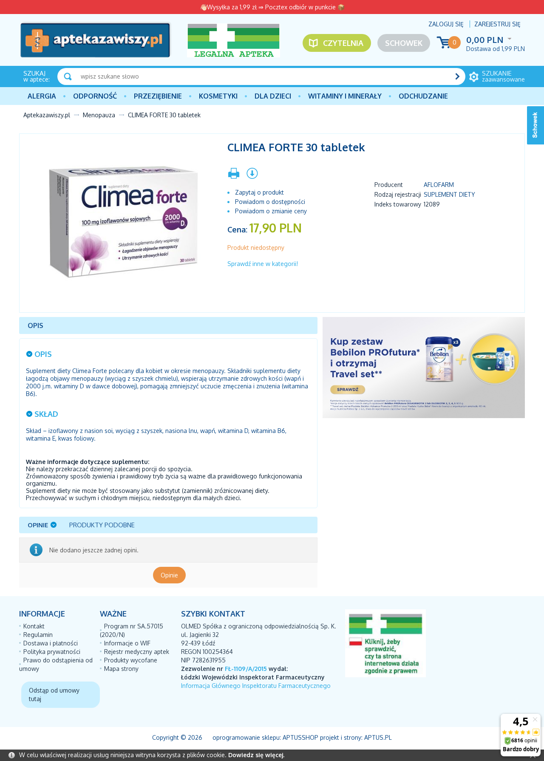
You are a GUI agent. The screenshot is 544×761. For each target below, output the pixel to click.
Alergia (42, 96)
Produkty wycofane (130, 660)
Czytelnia (343, 43)
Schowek (403, 43)
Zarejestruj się (497, 24)
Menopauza (99, 115)
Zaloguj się (446, 24)
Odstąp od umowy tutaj (54, 694)
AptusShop (300, 737)
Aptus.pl (378, 737)
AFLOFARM (439, 184)
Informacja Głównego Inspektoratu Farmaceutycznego (256, 685)
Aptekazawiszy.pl (46, 115)
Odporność (95, 96)
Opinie (169, 575)
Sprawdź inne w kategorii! (262, 263)
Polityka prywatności (51, 651)
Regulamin (38, 634)
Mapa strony (121, 668)
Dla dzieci (273, 96)
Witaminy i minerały (345, 96)
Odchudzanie (423, 96)
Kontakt (34, 626)
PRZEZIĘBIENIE (158, 96)
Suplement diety (449, 194)
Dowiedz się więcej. (256, 754)
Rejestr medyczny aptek (136, 651)
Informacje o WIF (127, 643)
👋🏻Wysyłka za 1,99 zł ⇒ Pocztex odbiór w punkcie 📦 (272, 7)
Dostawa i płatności (50, 643)
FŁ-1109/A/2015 (246, 668)
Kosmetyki (218, 96)
